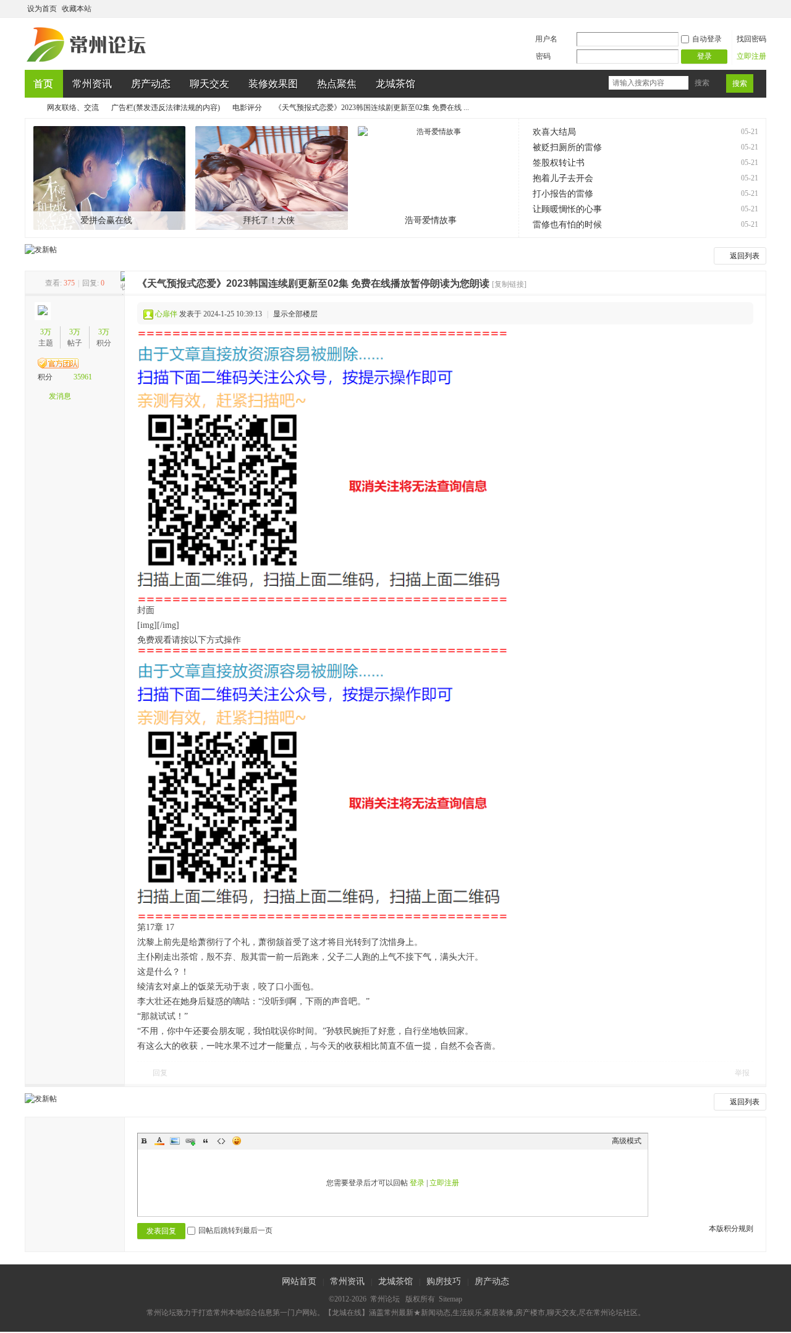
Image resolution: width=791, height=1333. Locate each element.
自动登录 (707, 39)
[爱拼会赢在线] (109, 178)
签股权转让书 (559, 162)
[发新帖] (41, 249)
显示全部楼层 (295, 314)
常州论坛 (30, 108)
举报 (742, 1073)
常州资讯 (92, 83)
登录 (417, 1183)
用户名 (546, 39)
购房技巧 (443, 1281)
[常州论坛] (88, 62)
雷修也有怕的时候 (567, 224)
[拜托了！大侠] (271, 178)
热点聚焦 (337, 83)
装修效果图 (273, 83)
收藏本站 (76, 8)
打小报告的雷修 (563, 193)
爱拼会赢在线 (106, 220)
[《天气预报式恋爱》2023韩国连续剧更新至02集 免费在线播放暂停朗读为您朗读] (322, 467)
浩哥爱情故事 (431, 220)
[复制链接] (509, 284)
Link (190, 1141)
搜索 (702, 82)
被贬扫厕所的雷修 (567, 147)
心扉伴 (166, 314)
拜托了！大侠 (269, 220)
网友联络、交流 (73, 107)
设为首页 (42, 8)
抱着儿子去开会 (563, 178)
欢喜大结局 (554, 132)
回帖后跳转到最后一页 (235, 1230)
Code (221, 1141)
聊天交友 (209, 83)
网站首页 (299, 1281)
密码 (543, 56)
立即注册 (751, 56)
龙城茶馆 (395, 83)
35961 (83, 377)
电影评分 (247, 107)
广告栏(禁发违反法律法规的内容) (165, 107)
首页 (43, 83)
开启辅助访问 (749, 8)
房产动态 (151, 83)
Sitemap (450, 1299)
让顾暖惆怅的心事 (567, 209)
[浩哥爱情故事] (434, 178)
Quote (206, 1141)
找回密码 (751, 39)
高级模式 (626, 1140)
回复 (160, 1073)
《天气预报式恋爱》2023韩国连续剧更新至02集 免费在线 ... (371, 107)
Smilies (237, 1141)
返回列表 (744, 256)
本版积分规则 (731, 1228)
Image (175, 1141)
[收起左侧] (123, 283)
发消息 (60, 396)
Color (159, 1141)
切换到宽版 (759, 8)
